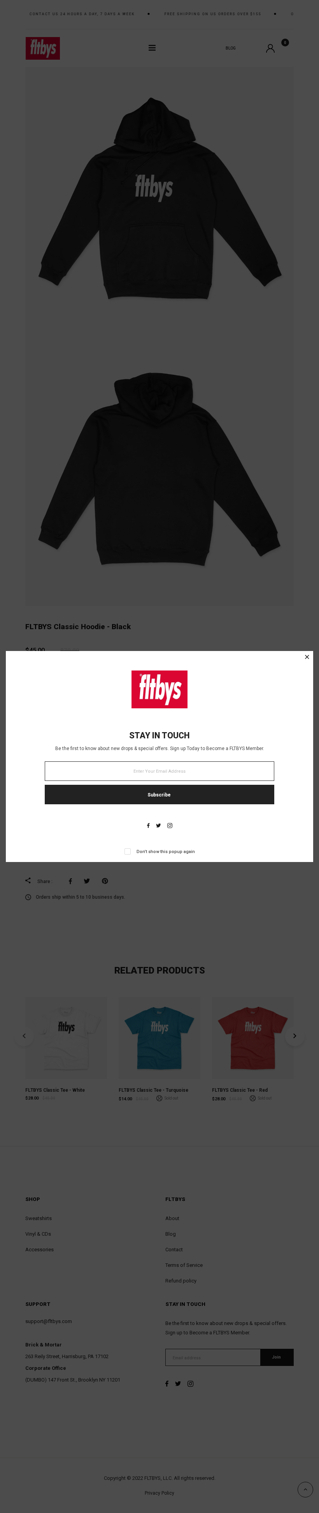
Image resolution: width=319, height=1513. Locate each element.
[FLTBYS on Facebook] (148, 826)
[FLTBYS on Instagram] (169, 826)
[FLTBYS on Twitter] (158, 826)
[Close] (307, 657)
